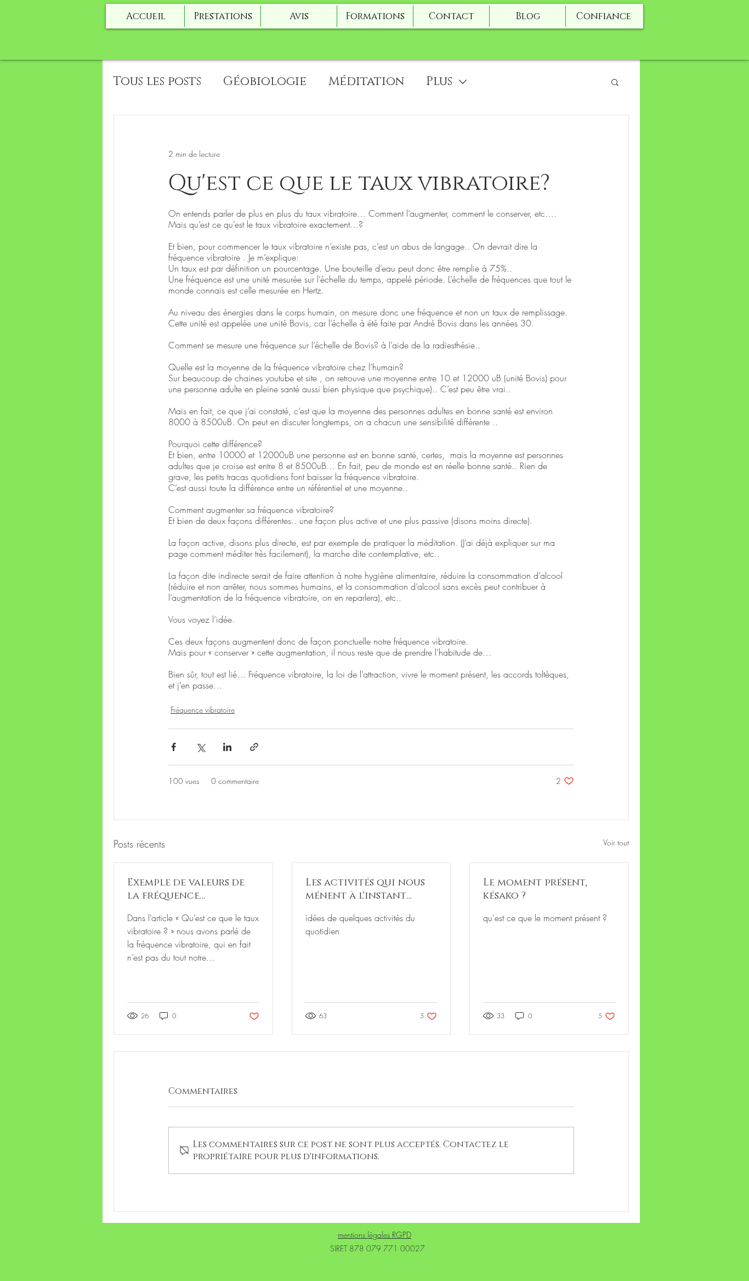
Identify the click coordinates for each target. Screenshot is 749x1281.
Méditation (366, 81)
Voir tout (616, 842)
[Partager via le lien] (254, 747)
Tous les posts (157, 81)
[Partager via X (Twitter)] (200, 747)
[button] (615, 81)
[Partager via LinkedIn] (227, 747)
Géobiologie (265, 81)
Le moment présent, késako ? (535, 889)
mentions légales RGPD (374, 1234)
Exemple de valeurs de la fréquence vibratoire (186, 889)
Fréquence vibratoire (203, 709)
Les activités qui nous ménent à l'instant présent (365, 889)
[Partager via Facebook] (173, 747)
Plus (439, 81)
